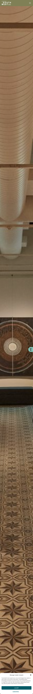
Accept (16, 688)
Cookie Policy (16, 691)
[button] (30, 675)
